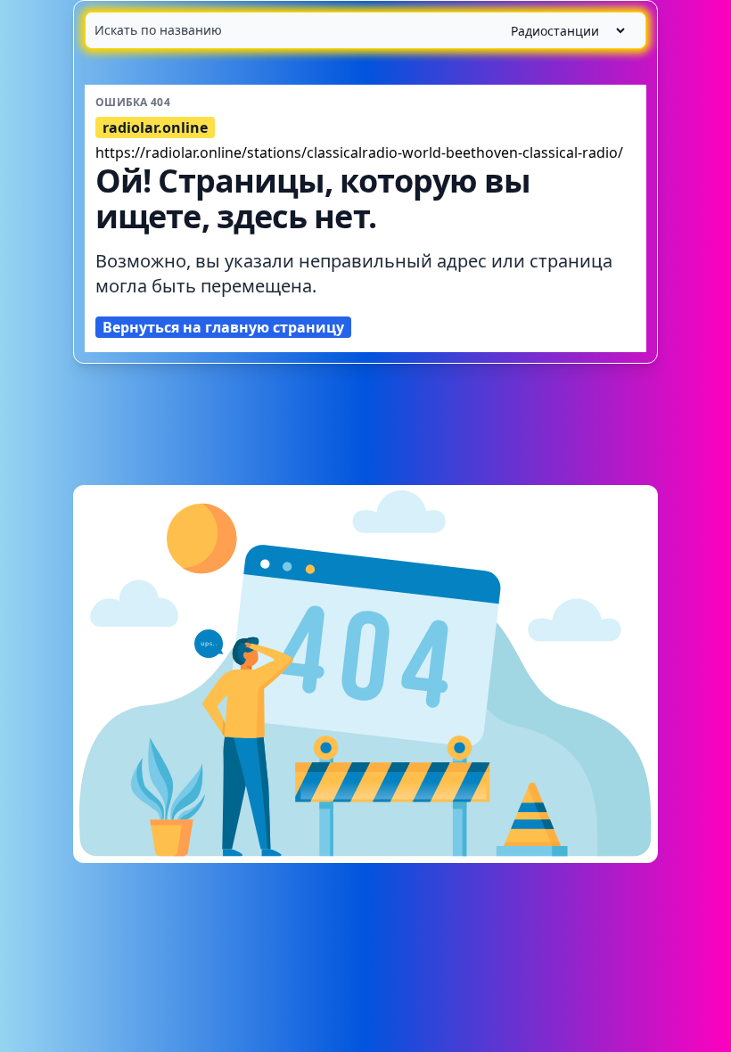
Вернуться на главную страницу (223, 327)
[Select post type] (560, 30)
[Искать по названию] (365, 30)
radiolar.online (155, 127)
